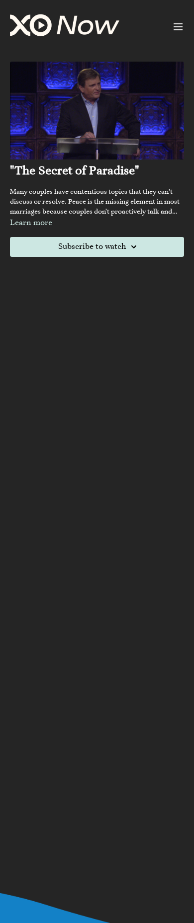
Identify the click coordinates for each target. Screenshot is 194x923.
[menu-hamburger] (178, 27)
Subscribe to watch (92, 247)
